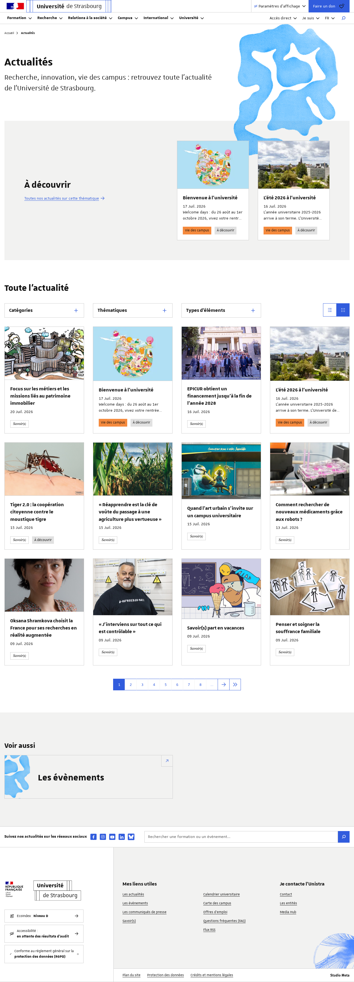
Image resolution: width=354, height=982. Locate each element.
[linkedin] (121, 836)
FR (327, 17)
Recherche (47, 17)
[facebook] (93, 836)
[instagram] (102, 836)
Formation (16, 17)
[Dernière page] (235, 684)
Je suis (308, 17)
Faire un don (324, 6)
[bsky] (131, 836)
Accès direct (280, 17)
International (156, 17)
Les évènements (71, 777)
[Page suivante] (223, 684)
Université (188, 17)
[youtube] (112, 836)
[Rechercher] (343, 18)
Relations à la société (87, 17)
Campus (125, 17)
